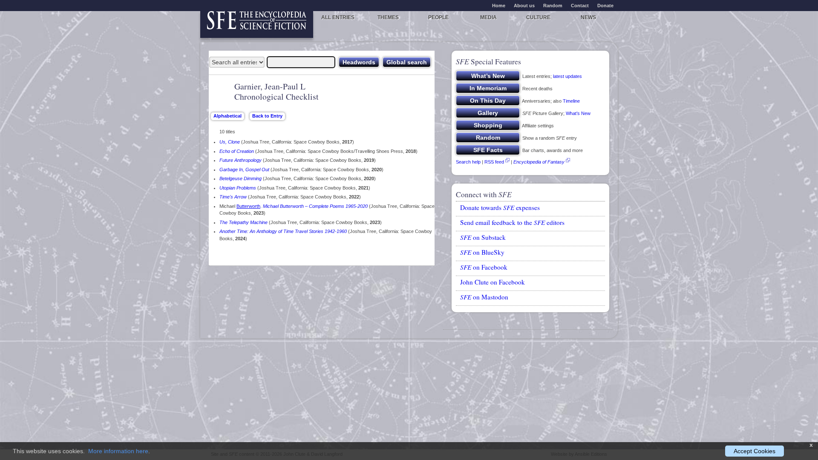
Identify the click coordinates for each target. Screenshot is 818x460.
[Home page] (256, 24)
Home (498, 5)
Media (488, 17)
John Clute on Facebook (492, 282)
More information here (118, 451)
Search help (468, 161)
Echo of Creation (236, 151)
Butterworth (248, 206)
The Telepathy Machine (243, 222)
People (438, 17)
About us (524, 5)
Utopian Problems (237, 187)
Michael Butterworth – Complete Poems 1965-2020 (315, 206)
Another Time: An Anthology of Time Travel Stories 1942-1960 (283, 231)
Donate (605, 5)
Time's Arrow (233, 196)
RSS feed (494, 161)
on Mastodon (484, 297)
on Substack (483, 237)
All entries (337, 17)
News (588, 17)
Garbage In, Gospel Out (244, 169)
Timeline (571, 101)
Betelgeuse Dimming (240, 178)
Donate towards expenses (500, 207)
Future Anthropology (240, 160)
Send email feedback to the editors (512, 222)
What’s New (578, 113)
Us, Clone (229, 141)
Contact (580, 5)
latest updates (567, 76)
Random (552, 5)
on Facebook (483, 267)
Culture (538, 17)
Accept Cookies (754, 451)
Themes (388, 17)
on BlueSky (482, 252)
